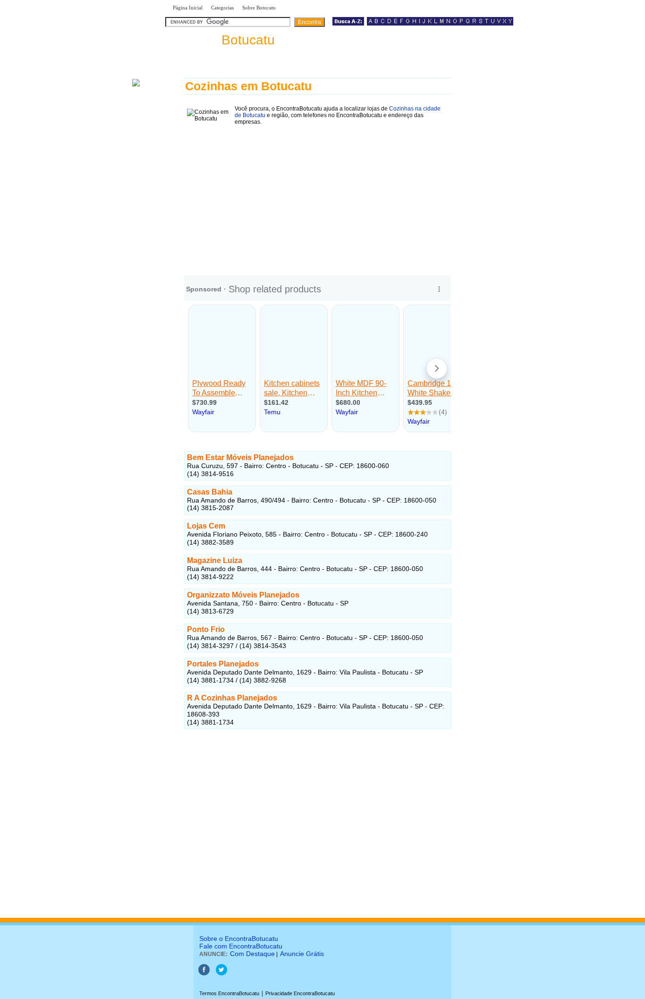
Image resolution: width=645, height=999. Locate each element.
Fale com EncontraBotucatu (240, 946)
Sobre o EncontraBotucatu (238, 938)
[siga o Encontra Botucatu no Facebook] (204, 973)
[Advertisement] (317, 194)
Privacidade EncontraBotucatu (300, 993)
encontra (222, 40)
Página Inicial (188, 7)
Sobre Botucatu (259, 7)
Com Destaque (252, 953)
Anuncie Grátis (302, 953)
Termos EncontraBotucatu (229, 993)
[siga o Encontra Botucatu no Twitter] (221, 973)
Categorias (222, 7)
